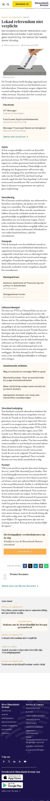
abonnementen (9, 722)
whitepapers (8, 718)
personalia (7, 730)
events (5, 715)
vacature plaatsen (34, 727)
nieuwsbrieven (33, 720)
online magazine (9, 726)
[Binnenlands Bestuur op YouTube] (25, 761)
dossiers (5, 733)
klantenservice (33, 708)
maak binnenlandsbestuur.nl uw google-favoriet (36, 740)
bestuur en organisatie (12, 17)
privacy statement (35, 746)
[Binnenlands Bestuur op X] (9, 761)
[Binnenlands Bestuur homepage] (41, 5)
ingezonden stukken (35, 716)
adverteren (31, 723)
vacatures (6, 711)
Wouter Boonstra (11, 46)
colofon (29, 712)
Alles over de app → (11, 791)
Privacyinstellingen (35, 750)
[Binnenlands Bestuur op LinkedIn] (14, 761)
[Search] (45, 9)
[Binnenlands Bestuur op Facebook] (4, 761)
